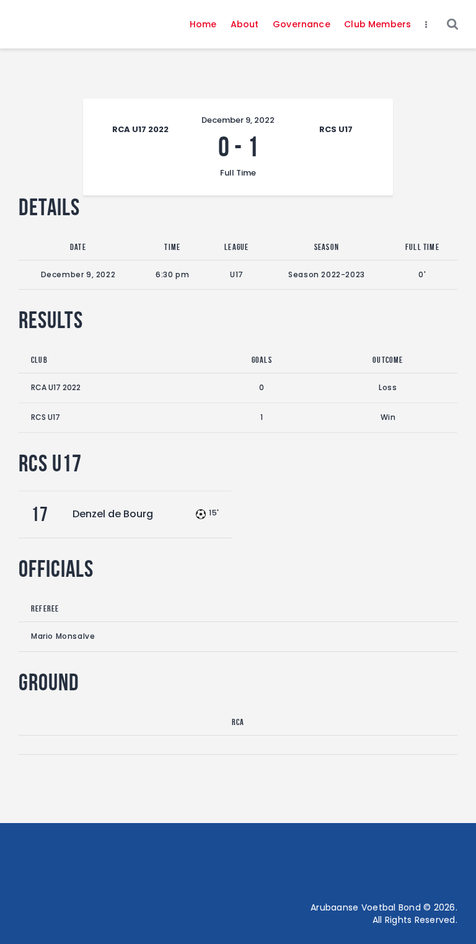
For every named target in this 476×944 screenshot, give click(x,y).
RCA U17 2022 (56, 387)
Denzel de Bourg (113, 514)
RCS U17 (45, 417)
